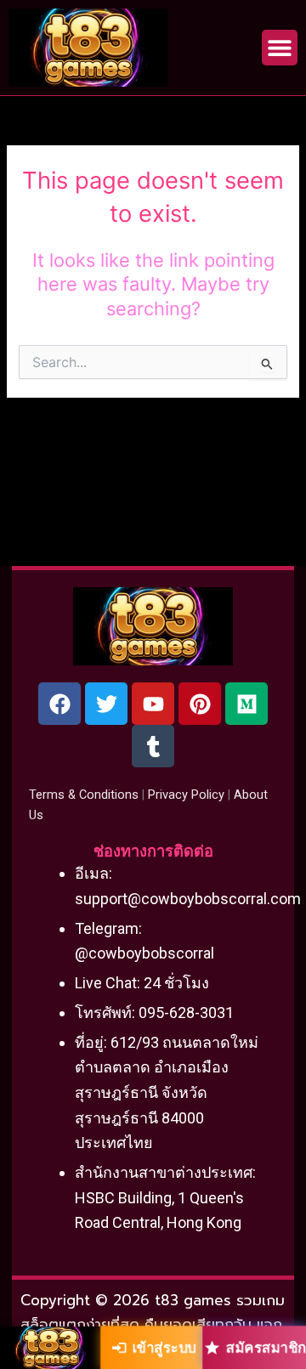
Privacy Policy (186, 794)
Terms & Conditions (84, 794)
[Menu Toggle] (280, 47)
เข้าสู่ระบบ (164, 1346)
